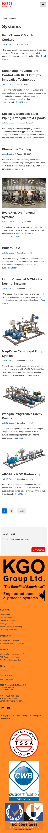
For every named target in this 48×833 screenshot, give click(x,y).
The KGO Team (6, 680)
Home (4, 18)
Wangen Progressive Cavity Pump (14, 654)
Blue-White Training (16, 149)
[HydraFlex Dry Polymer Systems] (24, 193)
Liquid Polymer (6, 617)
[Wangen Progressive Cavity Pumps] (24, 397)
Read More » (21, 102)
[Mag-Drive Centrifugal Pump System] (24, 330)
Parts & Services (6, 675)
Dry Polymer (5, 614)
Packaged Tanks (6, 623)
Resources (4, 671)
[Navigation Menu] (43, 4)
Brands (4, 649)
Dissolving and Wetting (9, 630)
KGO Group (9, 44)
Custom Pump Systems (9, 620)
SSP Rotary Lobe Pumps (10, 657)
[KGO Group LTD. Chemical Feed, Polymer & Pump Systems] (7, 4)
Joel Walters (9, 154)
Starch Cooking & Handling (11, 627)
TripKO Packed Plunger (9, 640)
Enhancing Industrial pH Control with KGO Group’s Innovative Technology (21, 75)
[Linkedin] (2, 708)
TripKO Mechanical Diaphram (12, 643)
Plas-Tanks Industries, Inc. (10, 660)
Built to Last (11, 248)
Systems (5, 609)
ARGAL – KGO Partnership (21, 474)
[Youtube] (8, 708)
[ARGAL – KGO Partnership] (24, 458)
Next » (21, 511)
